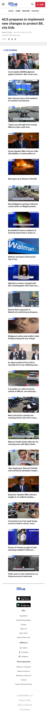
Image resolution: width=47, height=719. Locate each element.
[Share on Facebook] (9, 39)
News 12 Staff (7, 32)
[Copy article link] (15, 39)
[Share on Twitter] (12, 39)
